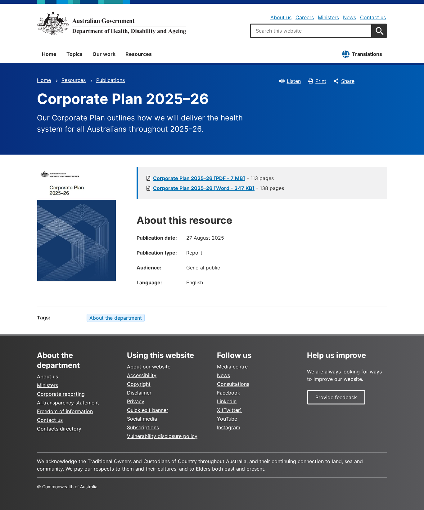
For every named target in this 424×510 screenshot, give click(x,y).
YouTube (227, 419)
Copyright (139, 384)
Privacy (135, 401)
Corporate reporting (61, 394)
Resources (138, 54)
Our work (103, 54)
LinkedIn (227, 401)
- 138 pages (218, 188)
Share (347, 81)
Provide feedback (336, 397)
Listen (294, 81)
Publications (110, 80)
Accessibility (141, 375)
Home (49, 54)
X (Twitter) (229, 410)
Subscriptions (143, 427)
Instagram (228, 427)
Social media (142, 419)
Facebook (228, 393)
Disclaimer (139, 393)
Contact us (373, 17)
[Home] (111, 23)
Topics (74, 54)
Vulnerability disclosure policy (162, 436)
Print (320, 81)
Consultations (233, 384)
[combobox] (311, 31)
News (349, 17)
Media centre (232, 366)
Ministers (328, 17)
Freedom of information (65, 411)
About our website (148, 366)
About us (280, 17)
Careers (304, 17)
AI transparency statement (68, 402)
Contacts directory (59, 429)
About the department (115, 318)
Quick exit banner (147, 410)
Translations (367, 54)
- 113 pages (213, 178)
